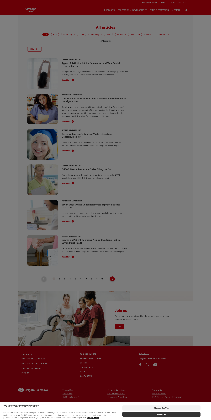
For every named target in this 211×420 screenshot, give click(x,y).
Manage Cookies (161, 408)
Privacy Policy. (93, 417)
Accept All (161, 414)
